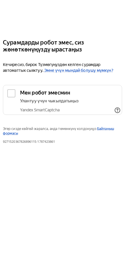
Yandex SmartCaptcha (40, 110)
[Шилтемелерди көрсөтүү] (117, 110)
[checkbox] (62, 100)
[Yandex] (62, 17)
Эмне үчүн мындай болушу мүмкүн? (78, 70)
